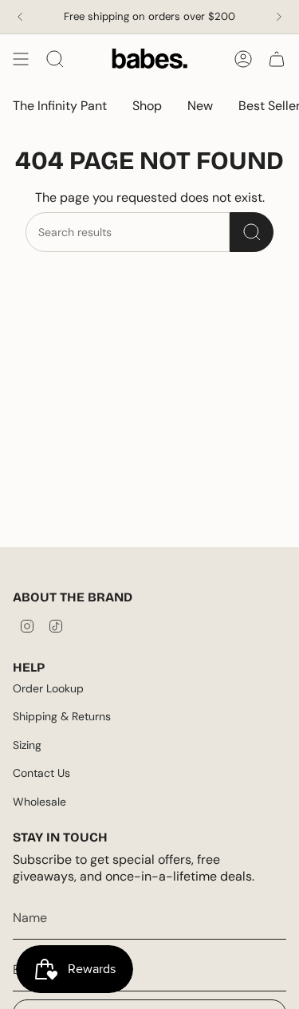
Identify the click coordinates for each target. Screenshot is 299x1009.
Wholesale (39, 801)
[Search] (251, 232)
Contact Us (41, 773)
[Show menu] (21, 59)
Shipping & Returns (62, 716)
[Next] (279, 17)
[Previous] (20, 17)
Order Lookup (48, 688)
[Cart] (276, 59)
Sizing (27, 745)
